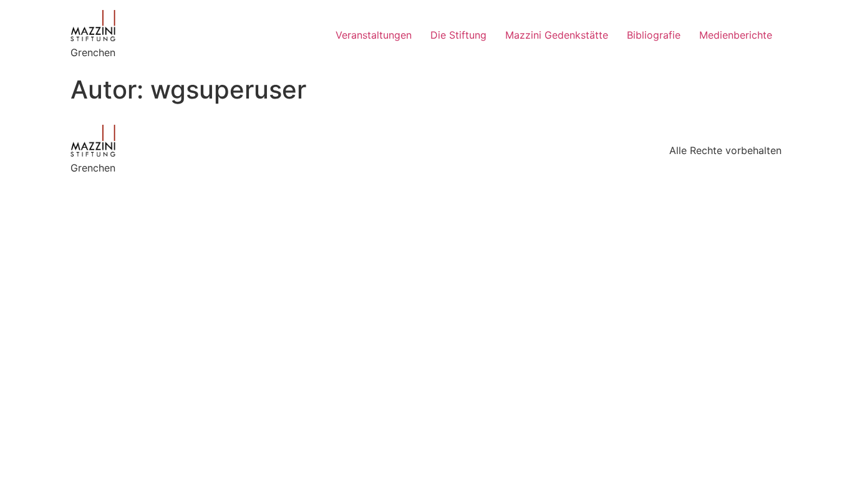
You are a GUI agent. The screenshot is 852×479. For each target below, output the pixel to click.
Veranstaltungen (374, 35)
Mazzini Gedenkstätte (556, 35)
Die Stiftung (458, 35)
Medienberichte (735, 35)
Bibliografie (653, 35)
